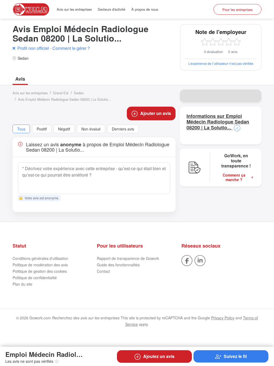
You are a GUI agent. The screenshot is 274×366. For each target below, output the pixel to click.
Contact (103, 271)
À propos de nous (144, 9)
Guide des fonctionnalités (118, 264)
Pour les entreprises (237, 9)
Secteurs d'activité (111, 9)
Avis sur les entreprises (74, 9)
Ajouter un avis (155, 113)
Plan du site (22, 284)
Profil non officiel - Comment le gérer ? (53, 48)
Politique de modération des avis (40, 264)
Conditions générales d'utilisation (40, 258)
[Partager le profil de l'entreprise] (254, 96)
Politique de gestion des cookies (40, 271)
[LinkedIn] (200, 260)
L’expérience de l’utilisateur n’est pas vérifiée (220, 63)
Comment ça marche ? (234, 177)
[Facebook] (186, 260)
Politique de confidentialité (35, 277)
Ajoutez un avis (158, 356)
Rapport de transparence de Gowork (128, 258)
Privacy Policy (222, 317)
